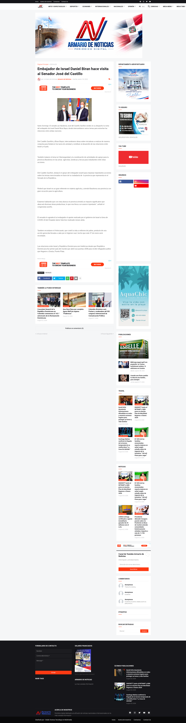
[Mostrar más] (80, 278)
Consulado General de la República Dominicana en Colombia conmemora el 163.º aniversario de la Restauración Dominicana (48, 313)
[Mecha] (141, 215)
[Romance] (126, 232)
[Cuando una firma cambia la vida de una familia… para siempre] (124, 378)
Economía (86, 6)
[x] (126, 186)
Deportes (74, 6)
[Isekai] (126, 202)
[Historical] (126, 198)
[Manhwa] (126, 211)
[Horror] (141, 198)
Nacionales (118, 6)
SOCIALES (53, 64)
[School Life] (141, 232)
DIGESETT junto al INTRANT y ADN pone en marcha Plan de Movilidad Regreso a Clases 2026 (141, 412)
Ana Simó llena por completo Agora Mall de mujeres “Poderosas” (73, 311)
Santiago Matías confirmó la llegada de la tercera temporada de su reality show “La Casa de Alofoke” (125, 444)
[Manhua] (141, 207)
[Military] (126, 223)
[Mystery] (126, 228)
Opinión (131, 6)
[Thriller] (141, 249)
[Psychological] (141, 228)
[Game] (126, 194)
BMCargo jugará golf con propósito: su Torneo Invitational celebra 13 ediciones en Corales (138, 365)
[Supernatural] (126, 249)
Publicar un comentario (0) (74, 328)
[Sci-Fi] (126, 236)
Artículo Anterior (42, 334)
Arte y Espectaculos (56, 6)
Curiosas (154, 6)
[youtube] (150, 1)
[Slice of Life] (126, 244)
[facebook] (140, 1)
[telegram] (149, 713)
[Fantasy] (141, 190)
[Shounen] (141, 240)
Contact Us (64, 1)
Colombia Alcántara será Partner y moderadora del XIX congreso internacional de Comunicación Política (99, 312)
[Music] (141, 223)
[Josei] (141, 202)
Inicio (36, 1)
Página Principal (42, 64)
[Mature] (126, 215)
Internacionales (102, 6)
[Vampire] (141, 253)
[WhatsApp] (67, 278)
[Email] (76, 278)
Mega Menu (167, 6)
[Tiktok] (126, 190)
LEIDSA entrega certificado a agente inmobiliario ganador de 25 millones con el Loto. (125, 522)
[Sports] (141, 244)
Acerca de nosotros (46, 1)
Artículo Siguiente (106, 334)
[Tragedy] (126, 253)
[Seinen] (141, 236)
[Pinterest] (72, 278)
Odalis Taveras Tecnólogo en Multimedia (58, 720)
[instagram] (143, 1)
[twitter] (146, 1)
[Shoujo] (126, 240)
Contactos (56, 1)
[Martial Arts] (141, 211)
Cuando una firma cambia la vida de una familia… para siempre (139, 377)
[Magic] (126, 207)
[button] (144, 6)
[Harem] (141, 194)
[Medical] (141, 219)
